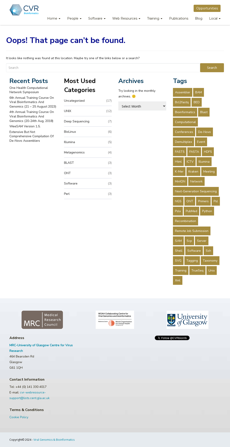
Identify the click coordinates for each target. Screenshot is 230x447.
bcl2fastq (182, 102)
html (178, 161)
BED (197, 102)
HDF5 (208, 152)
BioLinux (88, 132)
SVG (178, 260)
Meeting (209, 171)
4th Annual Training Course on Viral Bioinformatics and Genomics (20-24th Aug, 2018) (31, 116)
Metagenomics (88, 152)
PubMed (191, 211)
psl (216, 201)
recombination (185, 221)
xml (177, 280)
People (73, 18)
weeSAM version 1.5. (24, 126)
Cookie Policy (18, 417)
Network (196, 181)
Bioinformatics (185, 112)
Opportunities (207, 8)
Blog (198, 18)
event (201, 142)
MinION (180, 181)
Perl (88, 194)
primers (203, 201)
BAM (198, 92)
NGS (178, 201)
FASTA (194, 152)
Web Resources (125, 18)
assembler (182, 92)
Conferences (184, 132)
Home (52, 18)
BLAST (88, 163)
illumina (88, 142)
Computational (185, 122)
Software (95, 18)
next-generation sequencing (196, 191)
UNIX (88, 111)
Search (212, 67)
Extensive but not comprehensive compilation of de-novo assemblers (31, 136)
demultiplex (183, 142)
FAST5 (179, 152)
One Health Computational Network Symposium (28, 90)
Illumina (204, 161)
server (201, 241)
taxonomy (210, 260)
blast (204, 112)
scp (189, 241)
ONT (88, 173)
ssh (208, 251)
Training (153, 18)
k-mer (179, 171)
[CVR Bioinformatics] (24, 10)
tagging (192, 260)
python (207, 211)
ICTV (190, 161)
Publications (178, 18)
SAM (178, 241)
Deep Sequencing (88, 121)
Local (213, 18)
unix (211, 270)
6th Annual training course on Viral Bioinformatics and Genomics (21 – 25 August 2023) (32, 102)
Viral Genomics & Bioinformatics (54, 440)
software (88, 183)
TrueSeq (197, 270)
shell (178, 251)
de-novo (204, 132)
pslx (178, 211)
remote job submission (191, 231)
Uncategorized (88, 101)
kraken (193, 171)
